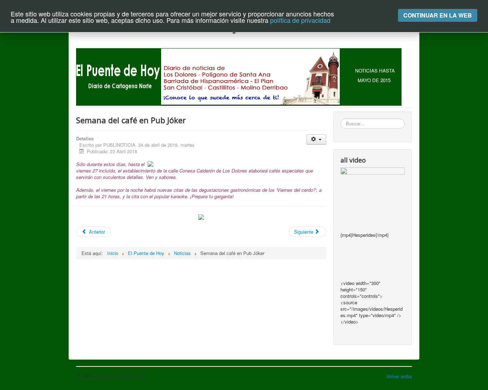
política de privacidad (300, 20)
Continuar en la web (437, 15)
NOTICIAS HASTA (375, 70)
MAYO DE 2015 (374, 80)
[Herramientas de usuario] (316, 139)
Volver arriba (399, 376)
